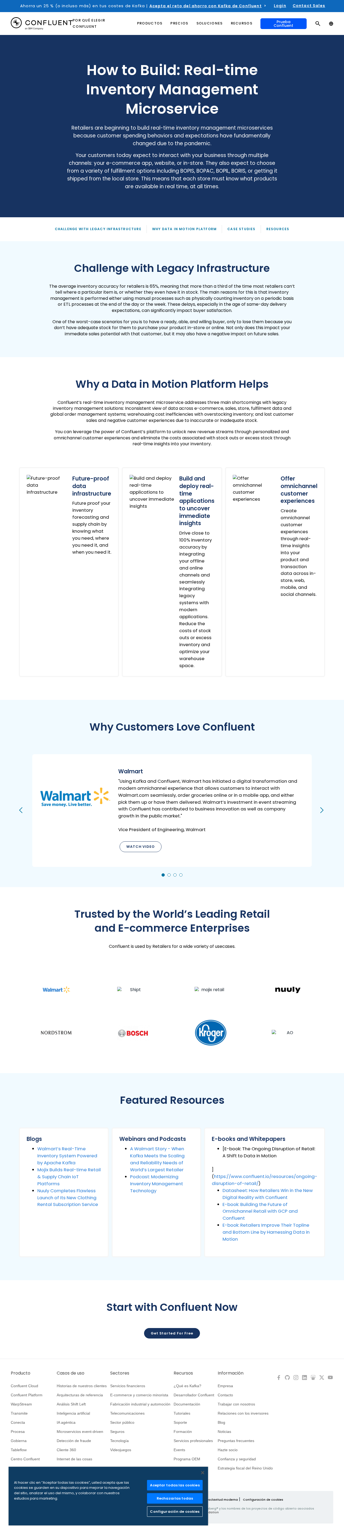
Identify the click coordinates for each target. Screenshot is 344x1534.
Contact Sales (309, 5)
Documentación (187, 1404)
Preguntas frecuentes (236, 1441)
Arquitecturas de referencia (80, 1395)
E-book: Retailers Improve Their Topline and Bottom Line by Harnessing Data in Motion (266, 1232)
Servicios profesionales (193, 1441)
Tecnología (119, 1441)
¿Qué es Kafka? (187, 1386)
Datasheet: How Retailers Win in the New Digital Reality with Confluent (268, 1194)
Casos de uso (70, 1373)
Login (280, 5)
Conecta (18, 1422)
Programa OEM (187, 1459)
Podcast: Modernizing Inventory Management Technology (156, 1183)
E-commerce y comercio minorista (139, 1395)
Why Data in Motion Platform (184, 229)
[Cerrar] (202, 1472)
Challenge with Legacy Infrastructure (98, 229)
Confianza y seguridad (237, 1459)
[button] (69, 572)
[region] (108, 1496)
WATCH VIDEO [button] (140, 846)
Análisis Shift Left (71, 1404)
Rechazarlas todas (175, 1498)
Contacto (225, 1395)
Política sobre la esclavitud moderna (209, 1499)
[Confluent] (42, 23)
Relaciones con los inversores (243, 1413)
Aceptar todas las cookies (174, 1485)
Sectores (119, 1373)
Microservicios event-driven (80, 1431)
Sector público (122, 1422)
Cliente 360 (66, 1450)
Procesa (18, 1431)
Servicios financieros (127, 1386)
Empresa (225, 1386)
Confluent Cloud (24, 1386)
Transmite (19, 1413)
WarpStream (21, 1404)
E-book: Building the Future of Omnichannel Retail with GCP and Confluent (260, 1211)
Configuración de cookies (263, 1499)
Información (230, 1373)
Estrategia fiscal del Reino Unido (245, 1468)
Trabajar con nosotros (236, 1404)
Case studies (241, 229)
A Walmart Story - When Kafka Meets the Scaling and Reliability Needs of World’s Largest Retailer (157, 1159)
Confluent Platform (26, 1395)
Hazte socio (228, 1450)
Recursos (183, 1373)
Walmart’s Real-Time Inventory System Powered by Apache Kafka (67, 1155)
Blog (221, 1422)
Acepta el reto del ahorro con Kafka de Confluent (205, 6)
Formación (183, 1431)
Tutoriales (182, 1413)
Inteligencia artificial (73, 1413)
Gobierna (19, 1441)
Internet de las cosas (74, 1459)
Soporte (180, 1422)
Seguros (117, 1431)
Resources (277, 229)
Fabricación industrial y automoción (140, 1404)
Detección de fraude (74, 1441)
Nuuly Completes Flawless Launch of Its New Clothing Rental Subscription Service (67, 1197)
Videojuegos (120, 1450)
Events (179, 1450)
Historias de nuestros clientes (82, 1386)
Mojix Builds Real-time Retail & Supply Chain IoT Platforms (69, 1176)
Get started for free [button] (172, 1333)
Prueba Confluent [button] (283, 23)
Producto (20, 1373)
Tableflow (19, 1450)
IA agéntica (66, 1422)
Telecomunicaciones (127, 1413)
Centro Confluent (25, 1459)
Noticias (224, 1431)
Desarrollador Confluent (194, 1395)
